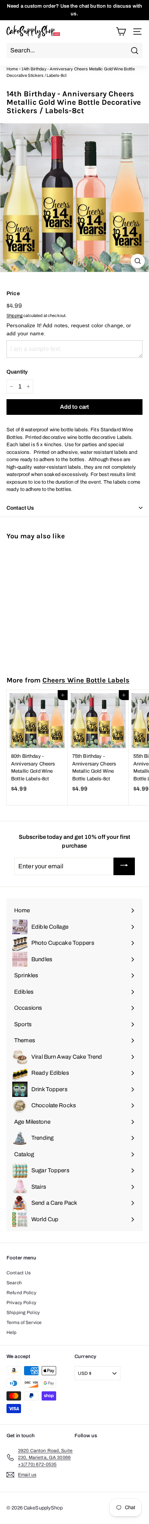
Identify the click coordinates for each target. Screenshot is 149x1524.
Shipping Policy (23, 1312)
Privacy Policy (21, 1302)
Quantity (17, 372)
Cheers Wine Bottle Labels (86, 680)
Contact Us (18, 1272)
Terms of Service (24, 1322)
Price (13, 293)
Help (11, 1332)
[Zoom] (138, 261)
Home (12, 69)
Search (14, 1282)
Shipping (14, 315)
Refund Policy (21, 1292)
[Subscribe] (124, 866)
